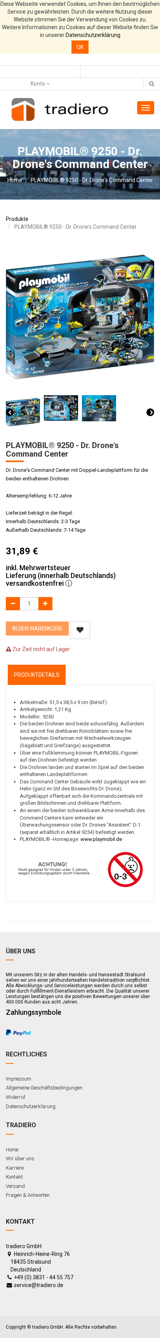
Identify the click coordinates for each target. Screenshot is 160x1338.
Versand (15, 1186)
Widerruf (15, 1097)
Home (14, 180)
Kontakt (14, 1177)
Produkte (17, 219)
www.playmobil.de (101, 839)
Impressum (18, 1079)
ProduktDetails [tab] (36, 675)
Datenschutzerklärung (93, 35)
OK (80, 47)
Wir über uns (20, 1158)
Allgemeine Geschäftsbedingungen (44, 1088)
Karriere (15, 1168)
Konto (38, 84)
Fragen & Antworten (28, 1195)
